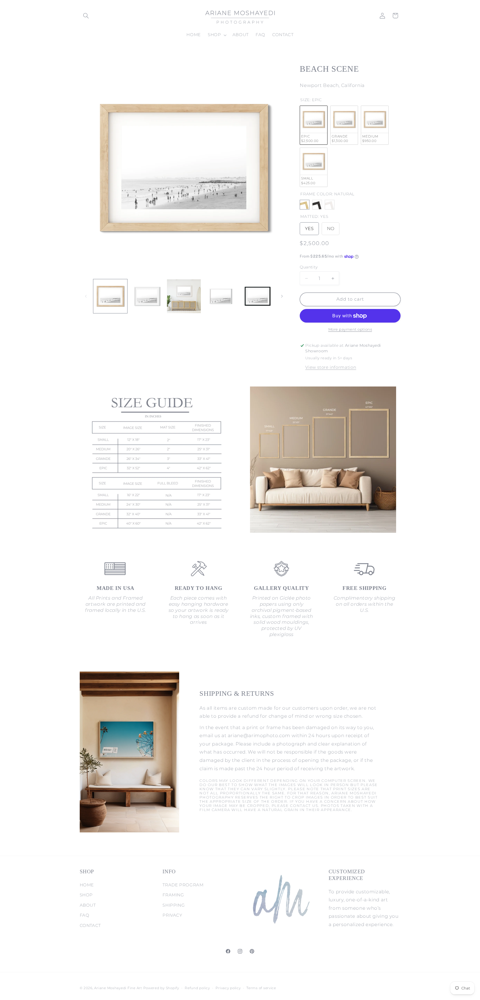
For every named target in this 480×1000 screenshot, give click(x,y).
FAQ (84, 915)
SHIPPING (173, 905)
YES (309, 226)
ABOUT (88, 905)
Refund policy (197, 988)
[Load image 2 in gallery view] (147, 296)
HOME (87, 884)
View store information (330, 367)
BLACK (317, 205)
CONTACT (90, 925)
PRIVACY (172, 915)
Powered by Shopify (161, 988)
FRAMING (173, 894)
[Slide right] (282, 296)
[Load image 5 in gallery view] (257, 296)
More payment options (350, 330)
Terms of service (261, 988)
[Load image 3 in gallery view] (184, 296)
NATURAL (304, 205)
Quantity (309, 267)
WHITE (329, 205)
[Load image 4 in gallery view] (221, 296)
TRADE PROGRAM (182, 884)
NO (330, 226)
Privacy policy (228, 988)
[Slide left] (86, 296)
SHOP (86, 894)
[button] (86, 15)
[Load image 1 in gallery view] (110, 296)
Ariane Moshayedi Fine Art (118, 988)
